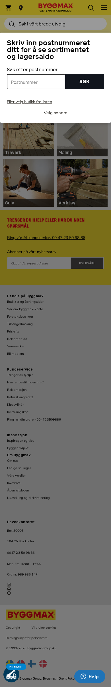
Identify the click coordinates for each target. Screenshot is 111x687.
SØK (84, 81)
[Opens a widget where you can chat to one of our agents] (89, 677)
